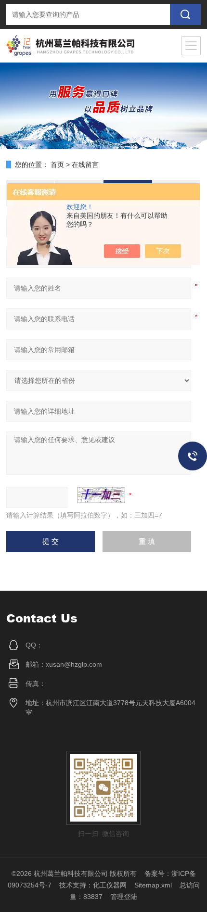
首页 (57, 164)
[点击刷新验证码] (101, 495)
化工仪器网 (110, 885)
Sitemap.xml (153, 885)
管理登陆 (123, 896)
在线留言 (85, 164)
